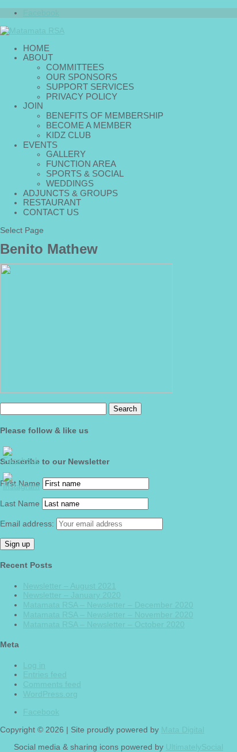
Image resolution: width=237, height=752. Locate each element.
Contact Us (51, 212)
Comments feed (52, 684)
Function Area (81, 164)
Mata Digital (182, 729)
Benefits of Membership (104, 115)
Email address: (28, 523)
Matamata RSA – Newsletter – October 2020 (104, 624)
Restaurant (52, 202)
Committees (75, 67)
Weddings (70, 183)
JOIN (33, 105)
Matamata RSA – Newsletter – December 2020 (108, 604)
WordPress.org (50, 693)
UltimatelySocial (194, 746)
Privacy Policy (81, 96)
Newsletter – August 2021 (69, 585)
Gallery (66, 154)
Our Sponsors (81, 77)
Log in (34, 665)
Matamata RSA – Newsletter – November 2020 (108, 614)
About (38, 57)
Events (40, 145)
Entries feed (45, 674)
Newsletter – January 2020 (72, 595)
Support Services (90, 86)
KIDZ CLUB (68, 135)
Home (36, 48)
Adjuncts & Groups (70, 193)
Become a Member (89, 125)
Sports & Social (85, 173)
